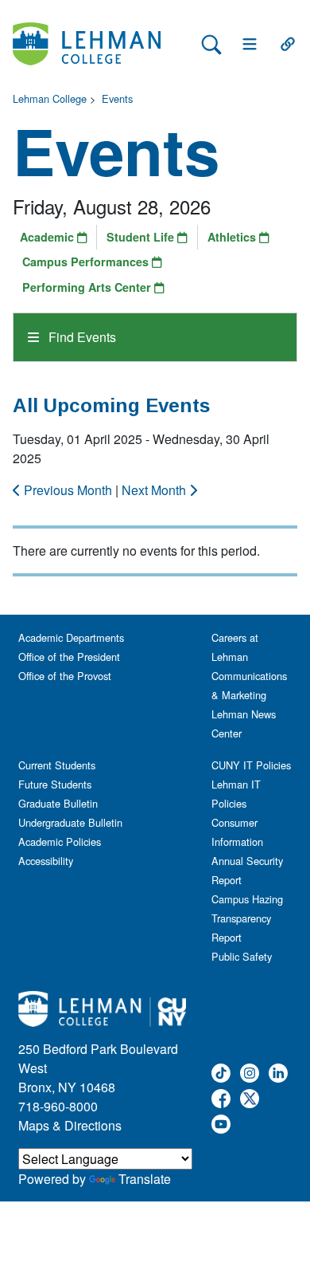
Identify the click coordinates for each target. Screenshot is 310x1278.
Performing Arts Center (88, 287)
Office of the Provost (64, 675)
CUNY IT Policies (251, 765)
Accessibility (45, 860)
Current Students (56, 765)
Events (117, 98)
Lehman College (50, 98)
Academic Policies (59, 841)
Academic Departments (71, 637)
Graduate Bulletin (58, 803)
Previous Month (68, 490)
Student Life (142, 237)
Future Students (54, 784)
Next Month (155, 490)
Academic (48, 237)
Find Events (80, 337)
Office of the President (69, 656)
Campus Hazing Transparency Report (247, 918)
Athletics (233, 237)
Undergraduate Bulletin (70, 822)
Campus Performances (87, 261)
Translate (144, 1179)
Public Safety (241, 956)
